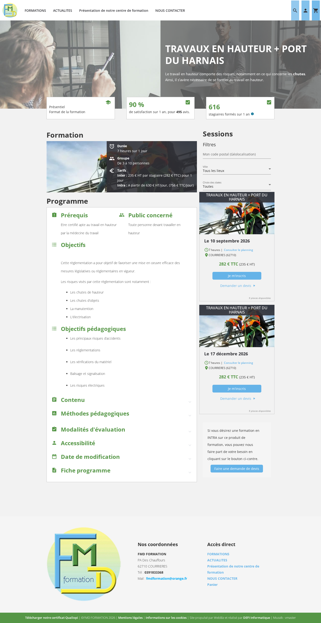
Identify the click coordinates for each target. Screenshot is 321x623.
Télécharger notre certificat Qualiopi (52, 617)
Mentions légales (130, 617)
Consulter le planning (238, 250)
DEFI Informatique (257, 617)
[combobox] (237, 171)
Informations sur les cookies (166, 617)
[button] (121, 401)
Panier (212, 584)
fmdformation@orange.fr (166, 578)
